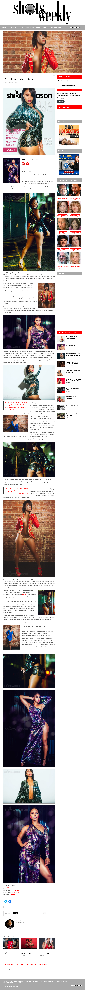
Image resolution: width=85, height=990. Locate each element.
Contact (45, 27)
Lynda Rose (16, 907)
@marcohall (11, 888)
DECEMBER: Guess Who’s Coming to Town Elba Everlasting (45, 953)
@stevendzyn (15, 892)
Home (4, 27)
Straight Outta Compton (72, 405)
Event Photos (30, 27)
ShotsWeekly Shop (56, 27)
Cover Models (13, 27)
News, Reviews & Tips (61, 981)
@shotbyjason (15, 894)
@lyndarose (10, 887)
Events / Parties (48, 981)
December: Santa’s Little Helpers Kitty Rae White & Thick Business (29, 953)
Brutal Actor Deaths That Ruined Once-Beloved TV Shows (75, 232)
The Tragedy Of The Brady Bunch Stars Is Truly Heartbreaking (63, 249)
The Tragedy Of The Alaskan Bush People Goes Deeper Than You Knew (63, 266)
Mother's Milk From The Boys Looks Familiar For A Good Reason (75, 198)
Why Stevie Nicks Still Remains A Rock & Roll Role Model (75, 215)
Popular (60, 332)
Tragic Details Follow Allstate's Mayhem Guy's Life (63, 198)
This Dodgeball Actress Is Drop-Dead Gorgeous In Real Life (75, 249)
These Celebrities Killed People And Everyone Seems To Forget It (75, 266)
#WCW (21, 27)
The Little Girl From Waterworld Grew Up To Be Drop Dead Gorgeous (63, 232)
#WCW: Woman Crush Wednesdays (13, 981)
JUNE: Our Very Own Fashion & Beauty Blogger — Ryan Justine (73, 381)
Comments (68, 332)
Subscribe (60, 101)
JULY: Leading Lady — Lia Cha (73, 345)
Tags (74, 332)
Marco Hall (25, 594)
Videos (38, 27)
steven (6, 82)
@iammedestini (15, 890)
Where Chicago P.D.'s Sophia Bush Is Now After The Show (62, 215)
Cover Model (7, 907)
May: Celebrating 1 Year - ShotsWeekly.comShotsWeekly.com (24, 964)
